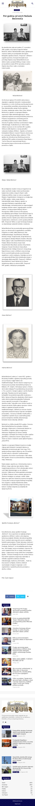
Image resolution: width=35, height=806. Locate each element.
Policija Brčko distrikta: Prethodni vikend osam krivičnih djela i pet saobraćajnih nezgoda (22, 732)
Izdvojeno (4, 614)
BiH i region (16, 772)
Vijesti (14, 736)
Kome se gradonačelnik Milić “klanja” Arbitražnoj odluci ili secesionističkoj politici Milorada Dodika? (22, 620)
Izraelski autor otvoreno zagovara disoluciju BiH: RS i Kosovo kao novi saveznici (23, 768)
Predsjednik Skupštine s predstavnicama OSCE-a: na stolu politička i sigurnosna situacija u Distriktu (23, 742)
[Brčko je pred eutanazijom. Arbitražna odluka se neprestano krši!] (6, 641)
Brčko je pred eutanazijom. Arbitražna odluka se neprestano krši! (22, 639)
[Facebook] (3, 722)
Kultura (17, 10)
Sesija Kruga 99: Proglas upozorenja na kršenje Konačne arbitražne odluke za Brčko (22, 610)
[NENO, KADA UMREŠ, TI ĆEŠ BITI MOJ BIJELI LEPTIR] (6, 662)
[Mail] (5, 722)
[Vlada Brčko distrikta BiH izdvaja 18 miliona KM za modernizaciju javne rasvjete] (6, 760)
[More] (28, 596)
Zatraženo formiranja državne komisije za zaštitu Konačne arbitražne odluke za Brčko (22, 629)
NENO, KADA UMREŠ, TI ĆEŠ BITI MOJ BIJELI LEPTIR (22, 659)
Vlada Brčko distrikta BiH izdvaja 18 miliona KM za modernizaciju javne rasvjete (22, 758)
